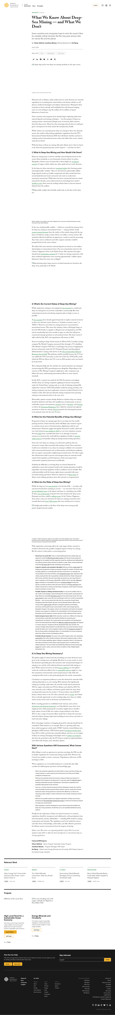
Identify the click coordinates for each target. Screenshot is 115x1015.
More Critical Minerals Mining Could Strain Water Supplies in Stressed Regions (97, 875)
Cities (45, 984)
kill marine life (46, 564)
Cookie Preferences (106, 999)
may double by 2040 (52, 431)
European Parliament (48, 407)
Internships (108, 991)
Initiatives (24, 982)
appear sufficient (63, 667)
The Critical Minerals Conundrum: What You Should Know (42, 875)
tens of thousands (44, 494)
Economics (58, 984)
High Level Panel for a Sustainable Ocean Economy (14, 917)
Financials (108, 986)
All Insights (40, 6)
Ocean (41, 53)
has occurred (66, 308)
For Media (108, 984)
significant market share (73, 730)
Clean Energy (61, 53)
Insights (26, 4)
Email (62, 960)
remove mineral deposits (40, 232)
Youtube (110, 1005)
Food (45, 990)
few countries (38, 320)
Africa (35, 984)
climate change (50, 53)
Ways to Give (17, 964)
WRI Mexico (87, 993)
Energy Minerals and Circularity (41, 916)
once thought (52, 486)
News (33, 6)
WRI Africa (87, 980)
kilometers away (55, 596)
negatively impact (65, 574)
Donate (96, 5)
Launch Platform (11, 932)
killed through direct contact (55, 558)
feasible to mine (37, 183)
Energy (34, 870)
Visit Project (9, 936)
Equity (56, 986)
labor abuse (73, 474)
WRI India (87, 988)
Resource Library (106, 982)
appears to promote (74, 629)
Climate (62, 870)
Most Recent (27, 6)
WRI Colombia (86, 986)
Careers (109, 988)
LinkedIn (99, 1005)
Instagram (96, 1005)
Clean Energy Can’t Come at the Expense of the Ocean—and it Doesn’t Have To (15, 875)
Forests (46, 992)
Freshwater (91, 870)
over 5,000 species (51, 501)
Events (109, 980)
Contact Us (108, 978)
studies (39, 433)
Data (22, 980)
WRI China (87, 984)
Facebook (93, 1005)
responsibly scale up (64, 670)
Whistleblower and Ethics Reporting (102, 997)
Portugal (56, 409)
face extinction (74, 584)
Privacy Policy (107, 993)
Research (23, 978)
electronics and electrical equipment (44, 706)
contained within (61, 168)
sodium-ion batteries (74, 735)
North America (37, 992)
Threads (101, 1005)
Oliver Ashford (39, 43)
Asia (35, 986)
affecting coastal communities (67, 622)
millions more (56, 496)
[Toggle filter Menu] (106, 5)
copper (72, 694)
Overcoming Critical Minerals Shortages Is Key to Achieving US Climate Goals (70, 875)
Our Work (36, 978)
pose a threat (39, 598)
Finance (57, 988)
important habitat (66, 582)
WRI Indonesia (86, 991)
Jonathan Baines (51, 43)
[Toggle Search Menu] (102, 5)
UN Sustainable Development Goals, (53, 801)
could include (47, 604)
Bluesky (104, 1005)
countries (58, 404)
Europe (35, 988)
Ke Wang (75, 43)
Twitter (107, 1005)
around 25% (38, 638)
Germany (70, 404)
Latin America (37, 990)
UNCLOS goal (76, 780)
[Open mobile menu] (110, 5)
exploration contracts (48, 254)
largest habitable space (39, 491)
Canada (79, 404)
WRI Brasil (87, 982)
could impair (76, 567)
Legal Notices (107, 995)
